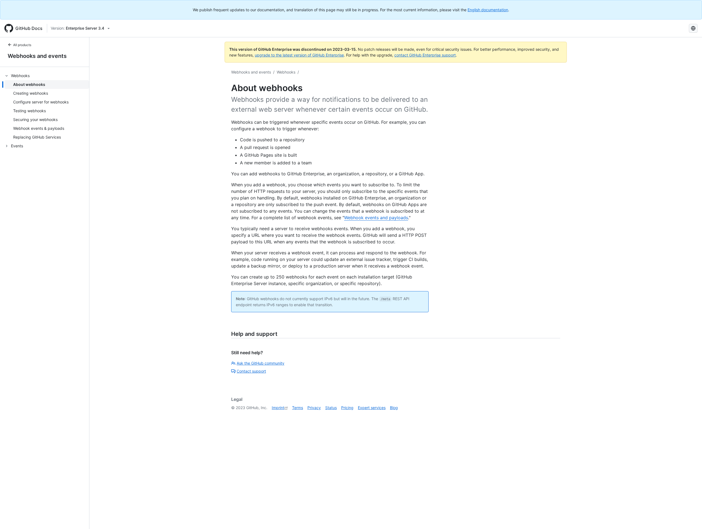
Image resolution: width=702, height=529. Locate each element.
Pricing (347, 407)
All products (22, 45)
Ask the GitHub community (260, 363)
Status (331, 407)
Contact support (251, 371)
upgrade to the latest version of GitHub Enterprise (299, 55)
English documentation (488, 9)
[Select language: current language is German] (693, 28)
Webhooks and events (37, 56)
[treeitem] (46, 106)
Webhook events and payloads (376, 217)
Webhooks (286, 72)
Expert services (372, 407)
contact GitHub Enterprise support (425, 55)
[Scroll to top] (689, 516)
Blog (394, 407)
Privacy (314, 407)
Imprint (278, 407)
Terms (297, 407)
